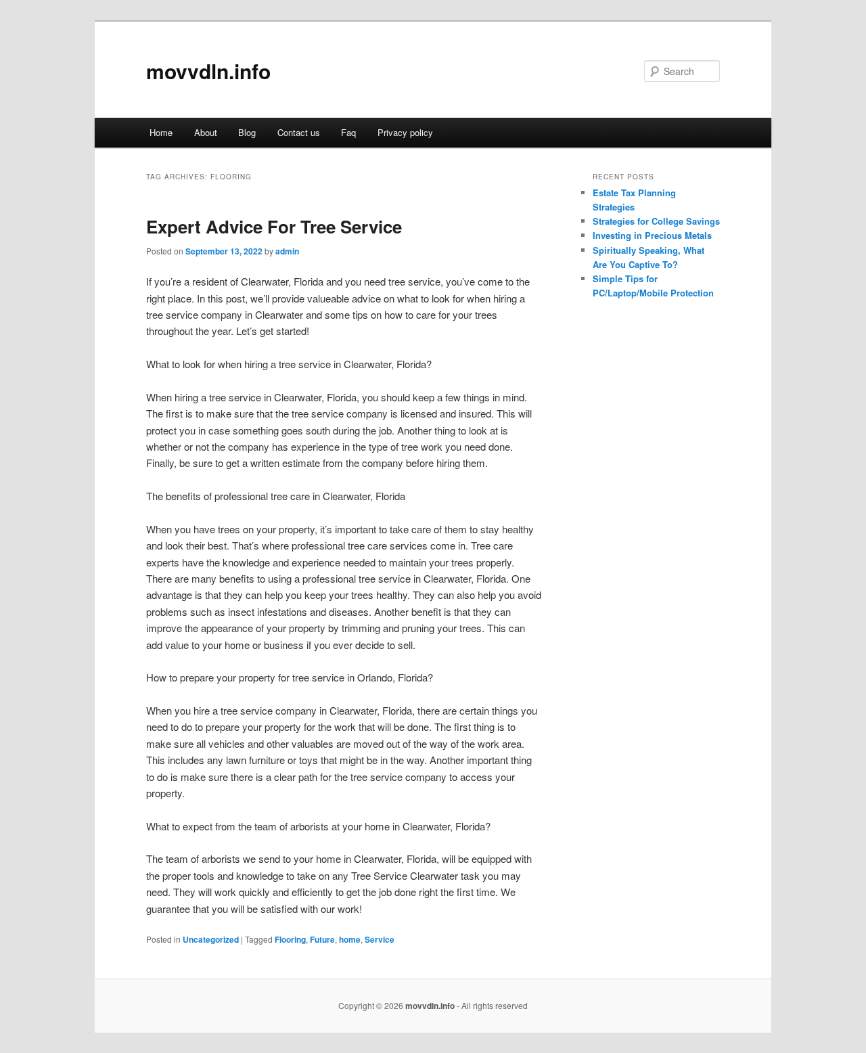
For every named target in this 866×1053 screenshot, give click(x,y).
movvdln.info (208, 70)
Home (161, 132)
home (350, 939)
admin (287, 251)
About (205, 132)
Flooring (290, 939)
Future (322, 939)
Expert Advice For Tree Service (274, 226)
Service (379, 939)
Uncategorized (211, 939)
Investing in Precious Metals (652, 235)
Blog (247, 132)
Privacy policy (405, 132)
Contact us (298, 132)
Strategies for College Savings (656, 221)
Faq (348, 132)
